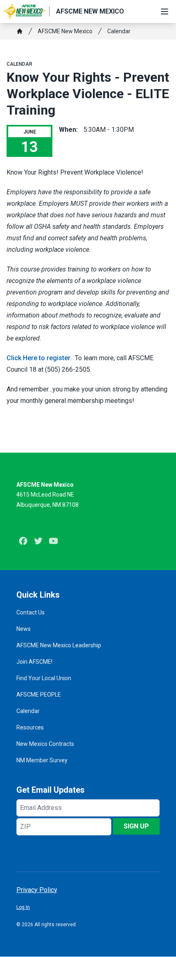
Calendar (119, 31)
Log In (23, 907)
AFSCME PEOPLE (38, 694)
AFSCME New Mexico (65, 31)
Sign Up (136, 826)
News (23, 629)
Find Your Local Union (43, 678)
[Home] (19, 31)
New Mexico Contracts (45, 744)
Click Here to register (38, 358)
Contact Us (30, 612)
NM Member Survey (42, 760)
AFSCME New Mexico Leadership (58, 645)
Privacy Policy (36, 890)
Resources (30, 727)
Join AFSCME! (34, 661)
